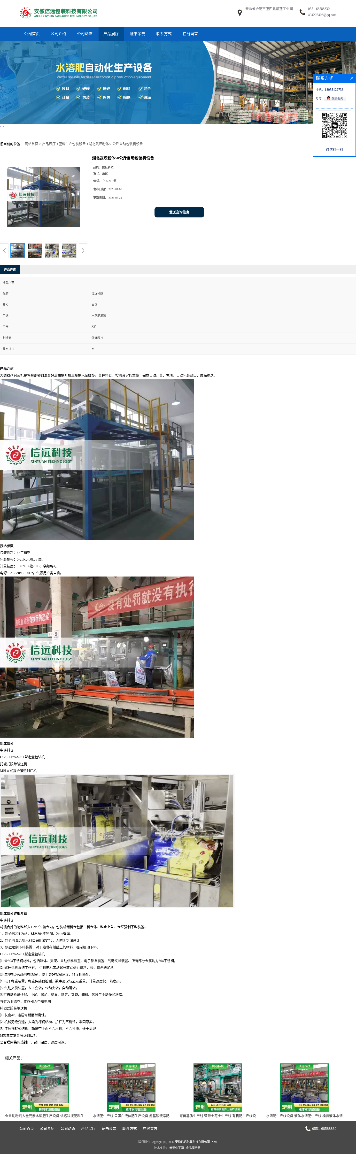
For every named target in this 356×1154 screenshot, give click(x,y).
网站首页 (31, 144)
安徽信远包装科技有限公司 (192, 1142)
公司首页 (32, 34)
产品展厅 (111, 34)
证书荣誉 (137, 34)
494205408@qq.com (322, 15)
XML (214, 1142)
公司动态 (85, 34)
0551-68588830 (319, 9)
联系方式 (164, 34)
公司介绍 (58, 34)
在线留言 (190, 34)
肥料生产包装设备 (72, 144)
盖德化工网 (176, 1148)
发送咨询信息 (179, 212)
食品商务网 (193, 1148)
